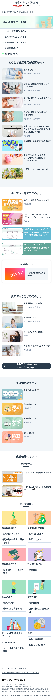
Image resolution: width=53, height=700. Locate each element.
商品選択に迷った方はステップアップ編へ (27, 366)
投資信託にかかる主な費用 (13, 571)
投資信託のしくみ (11, 534)
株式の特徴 (8, 603)
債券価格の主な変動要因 (39, 610)
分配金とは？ (35, 539)
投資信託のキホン (12, 54)
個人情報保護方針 (21, 668)
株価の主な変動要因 (12, 608)
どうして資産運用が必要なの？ (17, 31)
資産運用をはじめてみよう (15, 42)
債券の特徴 (34, 603)
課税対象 (33, 570)
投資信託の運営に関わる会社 (13, 541)
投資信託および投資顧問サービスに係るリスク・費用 (20, 673)
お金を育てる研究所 (9, 12)
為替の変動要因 (36, 639)
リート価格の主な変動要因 (13, 649)
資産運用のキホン (12, 48)
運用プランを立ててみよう (15, 37)
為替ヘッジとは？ (37, 645)
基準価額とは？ (36, 534)
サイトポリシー (7, 668)
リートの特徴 (9, 642)
